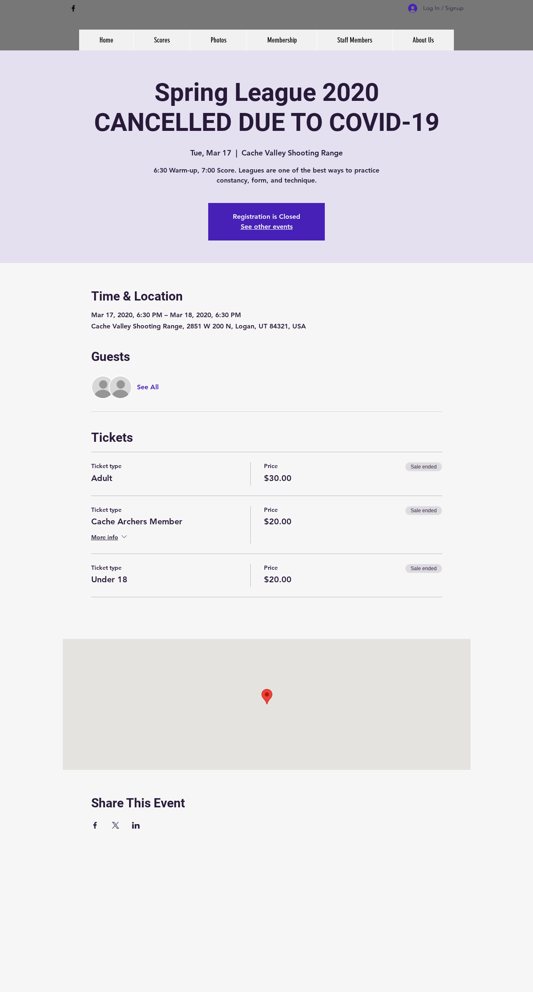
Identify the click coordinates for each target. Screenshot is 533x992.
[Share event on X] (116, 825)
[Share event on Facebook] (95, 825)
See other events (267, 226)
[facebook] (73, 8)
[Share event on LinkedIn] (136, 825)
